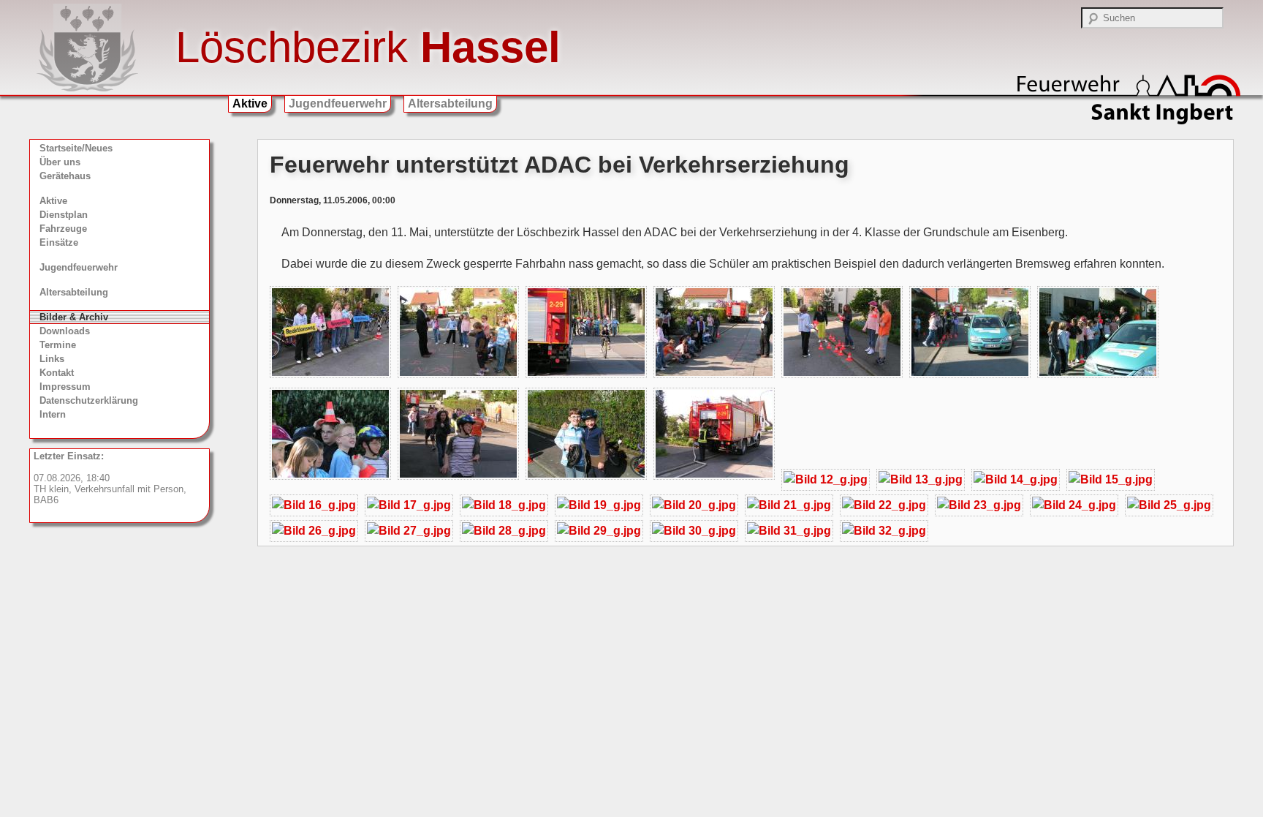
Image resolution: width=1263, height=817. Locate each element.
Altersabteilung (450, 103)
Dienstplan (63, 214)
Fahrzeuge (63, 228)
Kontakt (56, 372)
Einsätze (58, 242)
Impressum (65, 386)
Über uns (59, 162)
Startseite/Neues (76, 148)
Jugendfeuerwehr (338, 103)
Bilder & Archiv (73, 317)
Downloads (64, 330)
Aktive (250, 103)
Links (51, 358)
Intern (52, 414)
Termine (57, 344)
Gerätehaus (65, 175)
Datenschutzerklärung (88, 400)
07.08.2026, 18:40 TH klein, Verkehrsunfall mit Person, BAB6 (110, 478)
